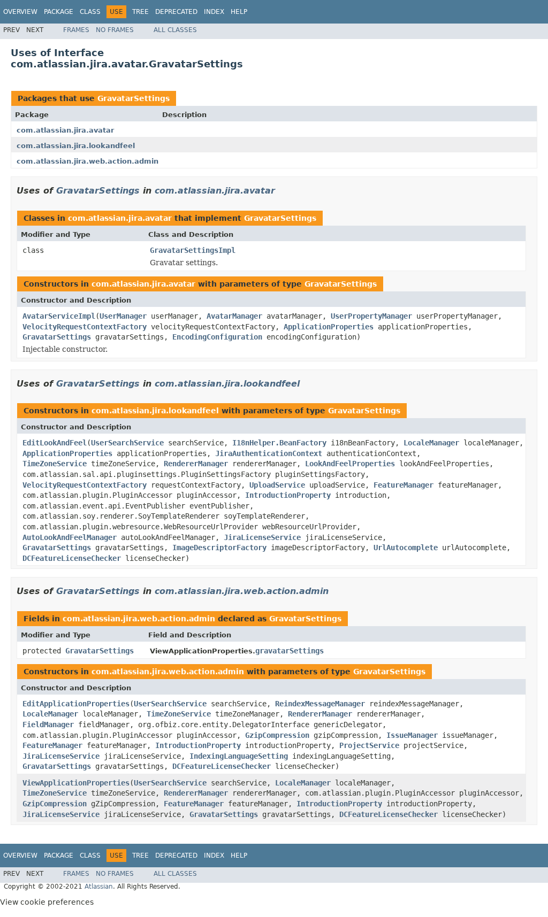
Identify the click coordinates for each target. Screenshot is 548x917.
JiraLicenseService (262, 537)
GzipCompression (277, 735)
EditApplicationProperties (76, 703)
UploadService (277, 485)
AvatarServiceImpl (58, 316)
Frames (76, 30)
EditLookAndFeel (54, 442)
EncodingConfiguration (217, 337)
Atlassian (99, 886)
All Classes (175, 30)
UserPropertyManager (371, 316)
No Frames (115, 30)
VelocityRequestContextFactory (84, 326)
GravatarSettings (133, 98)
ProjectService (369, 745)
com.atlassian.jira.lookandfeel (76, 146)
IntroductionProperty (288, 495)
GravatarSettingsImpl (192, 250)
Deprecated (176, 12)
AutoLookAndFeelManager (69, 537)
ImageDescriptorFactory (219, 547)
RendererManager (196, 463)
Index (214, 12)
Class (90, 12)
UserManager (123, 316)
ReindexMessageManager (320, 703)
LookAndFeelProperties (350, 463)
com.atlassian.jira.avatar (65, 130)
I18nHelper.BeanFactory (279, 442)
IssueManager (412, 735)
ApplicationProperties (329, 326)
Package (58, 12)
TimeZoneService (54, 463)
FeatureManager (403, 485)
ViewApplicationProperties (76, 783)
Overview (20, 12)
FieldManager (48, 724)
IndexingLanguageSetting (238, 756)
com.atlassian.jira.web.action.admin (87, 161)
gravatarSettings (289, 650)
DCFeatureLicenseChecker (71, 558)
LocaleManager (431, 442)
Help (239, 12)
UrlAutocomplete (406, 547)
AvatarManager (234, 316)
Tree (140, 12)
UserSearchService (127, 442)
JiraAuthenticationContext (268, 453)
